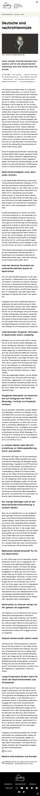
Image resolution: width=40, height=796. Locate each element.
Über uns (17, 14)
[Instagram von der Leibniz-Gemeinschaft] (27, 788)
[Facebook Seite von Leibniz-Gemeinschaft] (32, 788)
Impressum (32, 784)
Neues (22, 14)
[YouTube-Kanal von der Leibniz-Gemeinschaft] (22, 788)
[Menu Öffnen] (37, 2)
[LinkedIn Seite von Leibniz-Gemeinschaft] (37, 788)
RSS (17, 788)
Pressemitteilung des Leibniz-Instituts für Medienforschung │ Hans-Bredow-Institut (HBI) (21, 762)
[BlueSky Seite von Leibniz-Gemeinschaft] (19, 792)
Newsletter (9, 788)
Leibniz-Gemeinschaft (7, 14)
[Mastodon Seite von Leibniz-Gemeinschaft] (24, 792)
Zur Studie (8, 751)
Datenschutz (8, 784)
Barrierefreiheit (20, 784)
